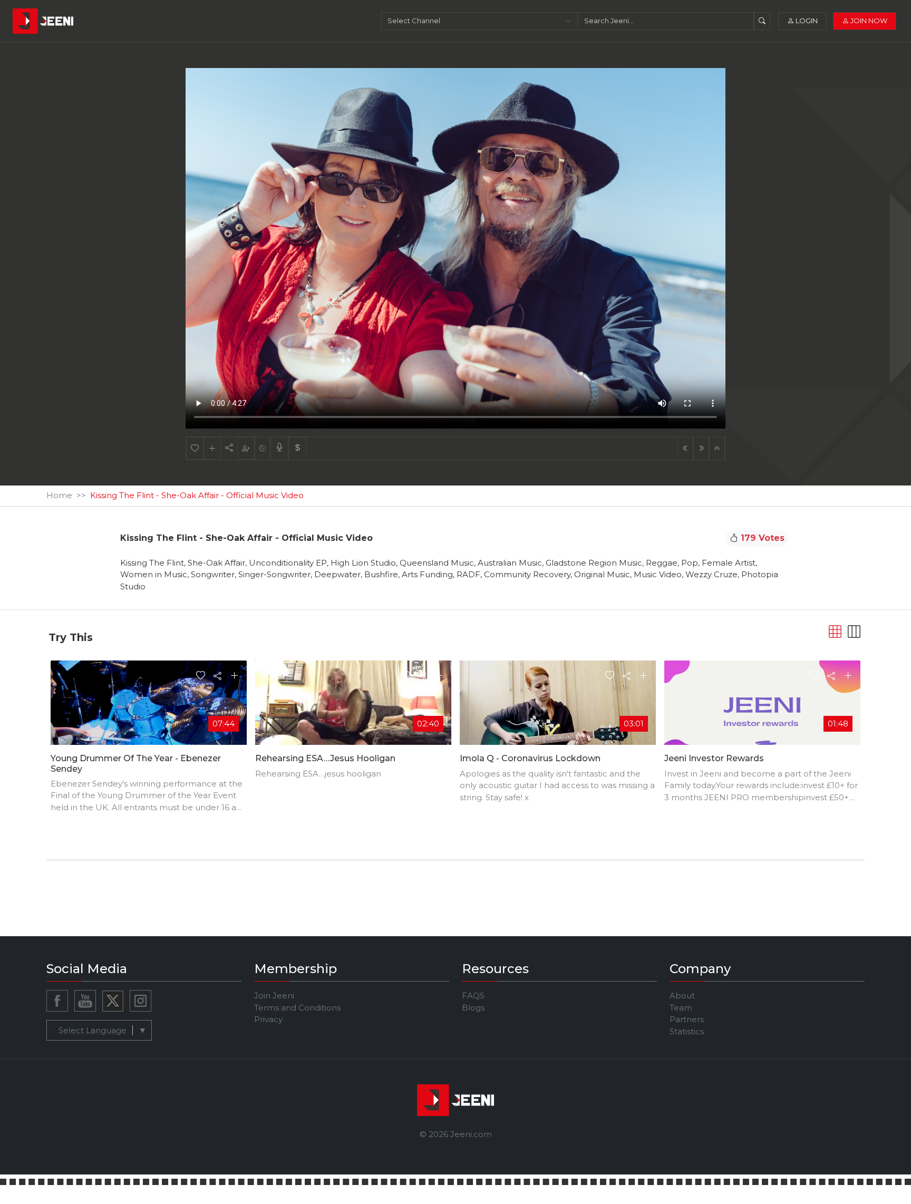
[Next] (701, 448)
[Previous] (685, 448)
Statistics (687, 1031)
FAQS (473, 996)
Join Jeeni (274, 996)
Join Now (868, 20)
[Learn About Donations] (297, 448)
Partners (687, 1019)
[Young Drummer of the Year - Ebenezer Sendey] (149, 715)
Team (681, 1008)
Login (806, 20)
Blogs (473, 1008)
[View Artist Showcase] (279, 448)
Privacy (268, 1019)
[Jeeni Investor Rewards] (762, 715)
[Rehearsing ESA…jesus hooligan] (353, 715)
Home (59, 495)
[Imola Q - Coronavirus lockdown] (558, 715)
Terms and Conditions (297, 1008)
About (682, 996)
